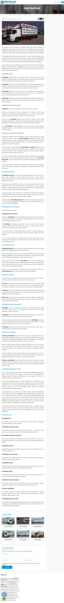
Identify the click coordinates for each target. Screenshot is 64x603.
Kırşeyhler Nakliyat (38, 526)
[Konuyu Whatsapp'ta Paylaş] (43, 19)
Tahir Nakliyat (38, 539)
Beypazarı (5, 18)
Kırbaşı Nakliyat (23, 539)
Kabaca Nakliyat (8, 539)
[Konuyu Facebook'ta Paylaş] (39, 19)
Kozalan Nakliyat (8, 526)
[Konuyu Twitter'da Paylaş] (41, 19)
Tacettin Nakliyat (23, 526)
